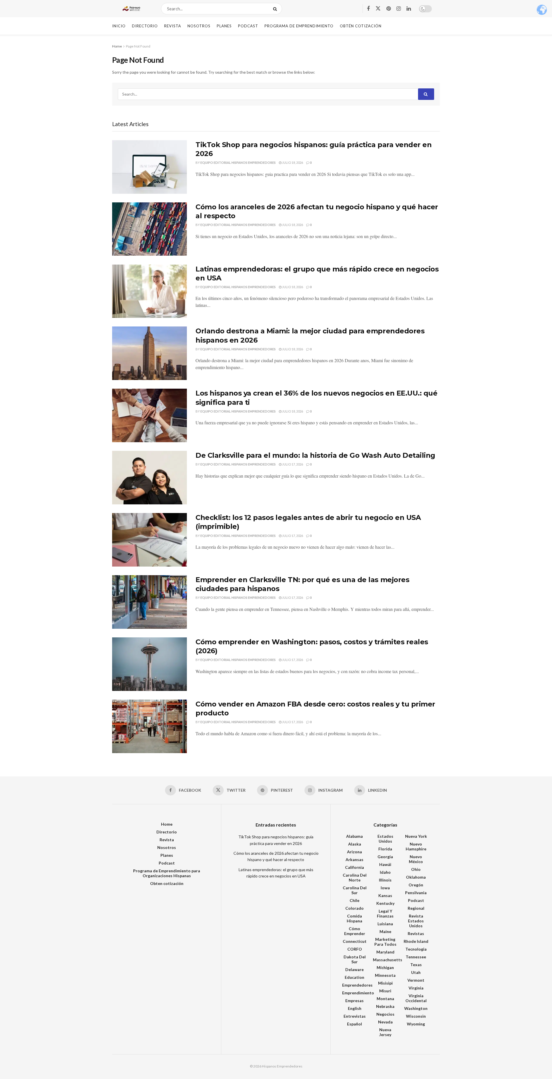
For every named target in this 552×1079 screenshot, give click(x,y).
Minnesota (385, 975)
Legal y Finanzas (385, 913)
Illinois (385, 879)
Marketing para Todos (385, 942)
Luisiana (385, 923)
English (354, 1008)
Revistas (416, 933)
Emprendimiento (358, 992)
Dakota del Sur (355, 959)
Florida (385, 848)
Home (117, 46)
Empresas (354, 1000)
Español (354, 1023)
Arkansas (354, 859)
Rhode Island (416, 941)
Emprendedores (357, 985)
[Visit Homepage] (131, 8)
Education (354, 977)
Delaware (354, 969)
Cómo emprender (354, 931)
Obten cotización (166, 883)
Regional (416, 908)
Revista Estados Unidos (416, 920)
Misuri (385, 990)
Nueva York (416, 836)
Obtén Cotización (361, 26)
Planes (224, 26)
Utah (416, 972)
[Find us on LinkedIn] (409, 8)
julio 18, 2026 (292, 162)
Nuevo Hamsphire (416, 846)
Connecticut (355, 941)
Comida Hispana (354, 918)
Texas (416, 964)
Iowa (385, 887)
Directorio (145, 26)
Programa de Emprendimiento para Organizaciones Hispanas (166, 873)
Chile (354, 900)
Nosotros (198, 26)
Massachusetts (387, 959)
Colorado (354, 908)
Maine (385, 931)
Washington (416, 1008)
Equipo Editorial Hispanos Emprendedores (238, 162)
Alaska (354, 843)
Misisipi (385, 983)
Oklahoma (416, 877)
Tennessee (416, 956)
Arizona (354, 851)
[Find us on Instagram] (398, 8)
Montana (385, 998)
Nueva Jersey (385, 1032)
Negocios (385, 1014)
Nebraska (385, 1006)
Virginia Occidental (416, 998)
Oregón (416, 884)
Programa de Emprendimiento (299, 26)
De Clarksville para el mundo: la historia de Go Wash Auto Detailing (315, 455)
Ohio (416, 869)
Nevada (385, 1021)
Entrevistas (355, 1016)
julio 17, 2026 (292, 464)
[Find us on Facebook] (368, 8)
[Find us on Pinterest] (388, 8)
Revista (172, 26)
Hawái (385, 864)
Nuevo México (416, 859)
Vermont (415, 980)
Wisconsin (416, 1016)
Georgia (385, 856)
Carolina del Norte (355, 877)
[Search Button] (276, 8)
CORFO (354, 949)
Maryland (385, 951)
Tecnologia (416, 949)
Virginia (416, 987)
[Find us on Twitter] (378, 8)
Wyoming (416, 1023)
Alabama (354, 836)
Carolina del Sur (355, 890)
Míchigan (385, 967)
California (354, 867)
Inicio (119, 26)
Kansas (385, 895)
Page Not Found (138, 46)
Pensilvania (416, 892)
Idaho (385, 872)
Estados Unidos (385, 839)
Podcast (248, 26)
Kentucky (385, 903)
